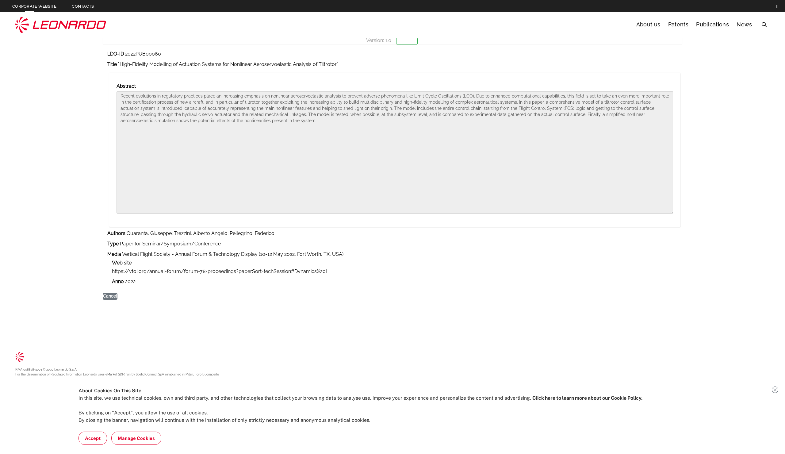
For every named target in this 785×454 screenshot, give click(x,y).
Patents (678, 24)
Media (114, 254)
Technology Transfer (60, 25)
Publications (712, 24)
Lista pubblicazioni (34, 68)
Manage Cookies (136, 438)
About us (648, 24)
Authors (116, 233)
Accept (93, 438)
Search (764, 24)
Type (113, 244)
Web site (122, 263)
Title (112, 64)
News (744, 24)
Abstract (126, 86)
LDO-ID (115, 54)
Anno (118, 281)
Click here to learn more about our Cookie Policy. (587, 398)
